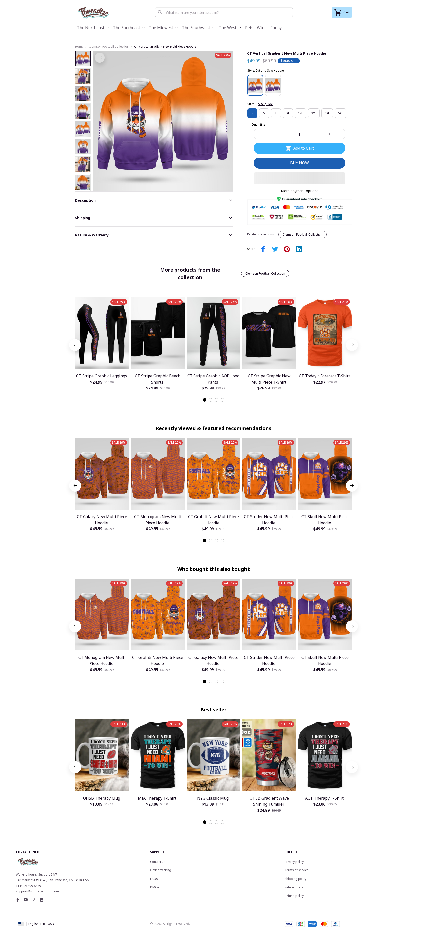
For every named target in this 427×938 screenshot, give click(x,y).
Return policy (294, 887)
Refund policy (294, 896)
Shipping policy (295, 879)
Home (79, 47)
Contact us (157, 862)
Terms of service (296, 870)
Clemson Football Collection (109, 47)
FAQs (154, 879)
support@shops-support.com (37, 891)
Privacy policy (294, 862)
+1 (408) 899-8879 (28, 886)
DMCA (154, 887)
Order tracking (160, 870)
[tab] (204, 399)
